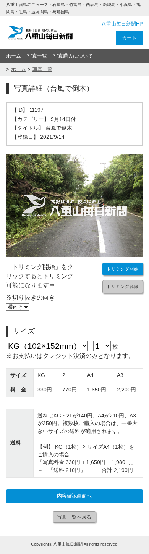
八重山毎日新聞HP (122, 24)
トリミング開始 (123, 269)
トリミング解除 (123, 286)
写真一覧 (37, 56)
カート (129, 38)
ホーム (13, 56)
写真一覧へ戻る (74, 517)
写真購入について (73, 56)
